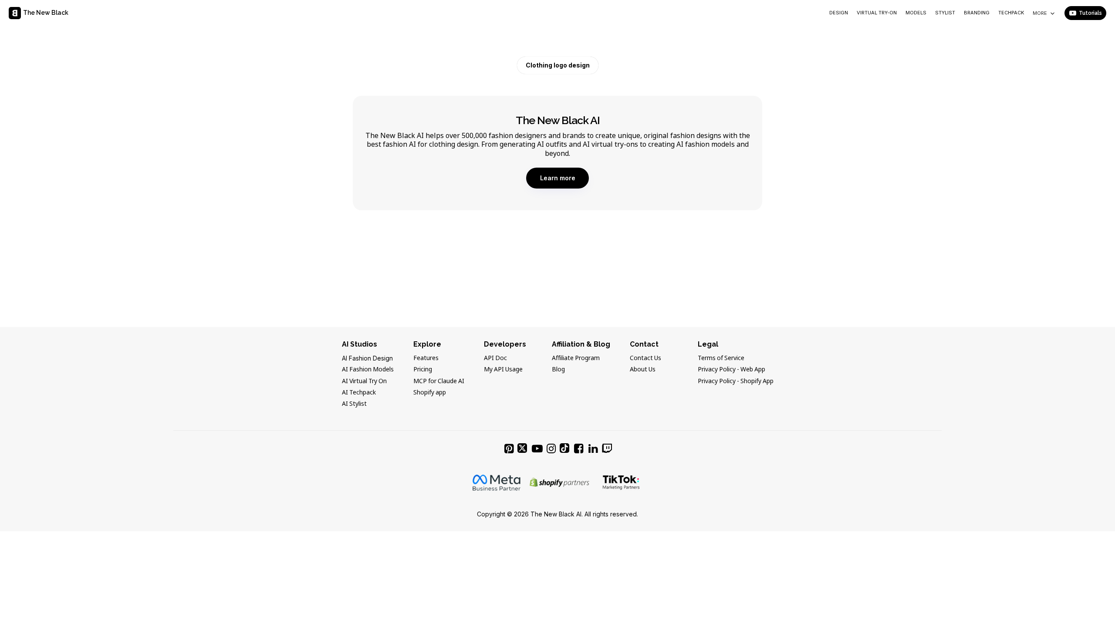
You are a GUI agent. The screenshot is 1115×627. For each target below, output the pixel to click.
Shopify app (429, 393)
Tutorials (1090, 13)
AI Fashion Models (368, 370)
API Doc (495, 358)
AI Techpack (359, 393)
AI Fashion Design (367, 358)
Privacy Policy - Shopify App (736, 381)
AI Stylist (354, 404)
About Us (642, 370)
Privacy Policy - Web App (731, 370)
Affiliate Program (576, 358)
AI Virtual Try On (364, 381)
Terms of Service (721, 358)
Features (426, 358)
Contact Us (645, 358)
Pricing (422, 370)
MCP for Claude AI (438, 381)
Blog (558, 370)
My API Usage (503, 370)
